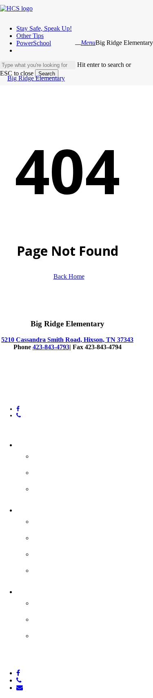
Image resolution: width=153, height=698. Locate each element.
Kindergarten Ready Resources (74, 640)
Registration (59, 618)
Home (28, 443)
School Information (73, 455)
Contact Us (56, 471)
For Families (41, 590)
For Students (43, 509)
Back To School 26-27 (78, 487)
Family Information (73, 602)
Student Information (76, 520)
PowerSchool (59, 536)
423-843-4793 (51, 346)
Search (46, 74)
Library (47, 553)
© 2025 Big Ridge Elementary (35, 384)
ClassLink (53, 569)
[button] (88, 42)
